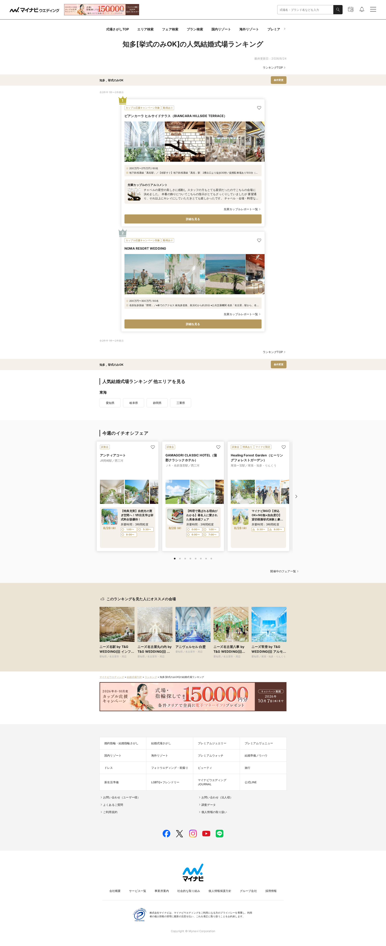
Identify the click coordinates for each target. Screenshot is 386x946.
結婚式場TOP (134, 676)
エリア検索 (145, 29)
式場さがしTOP (117, 29)
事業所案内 (162, 890)
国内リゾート (221, 29)
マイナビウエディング (112, 676)
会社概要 (115, 890)
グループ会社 (248, 890)
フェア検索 (170, 29)
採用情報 (271, 890)
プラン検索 (195, 29)
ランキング (151, 676)
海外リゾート (249, 29)
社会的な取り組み (188, 890)
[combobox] (305, 10)
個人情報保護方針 (219, 890)
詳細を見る (193, 219)
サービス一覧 (137, 890)
